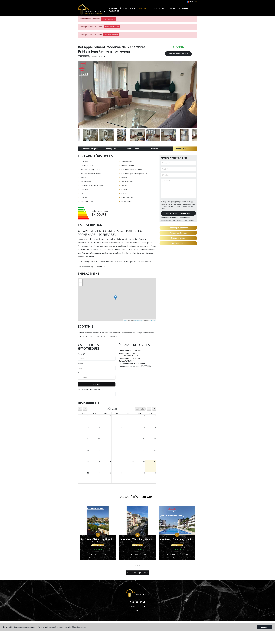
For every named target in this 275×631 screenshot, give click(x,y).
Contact (186, 8)
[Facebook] (130, 602)
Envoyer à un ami (178, 238)
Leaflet (125, 320)
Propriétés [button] (144, 8)
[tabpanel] (97, 534)
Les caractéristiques (89, 149)
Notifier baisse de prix (178, 53)
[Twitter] (133, 602)
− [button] (81, 284)
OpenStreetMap (138, 320)
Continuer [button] (264, 627)
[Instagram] (141, 602)
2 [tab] (137, 565)
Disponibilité (180, 148)
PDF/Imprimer (178, 243)
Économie (155, 149)
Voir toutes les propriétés (137, 572)
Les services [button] (160, 8)
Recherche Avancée (108, 19)
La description (110, 149)
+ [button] (81, 281)
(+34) (133, 606)
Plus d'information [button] (79, 627)
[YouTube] (137, 602)
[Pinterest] (144, 602)
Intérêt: (81, 363)
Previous (80, 94)
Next (194, 94)
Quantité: (82, 354)
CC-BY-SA (152, 320)
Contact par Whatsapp (178, 228)
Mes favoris (113, 11)
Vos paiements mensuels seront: (90, 389)
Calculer (96, 384)
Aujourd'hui (140, 409)
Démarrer (112, 8)
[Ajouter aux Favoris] (98, 535)
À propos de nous (128, 8)
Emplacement (133, 149)
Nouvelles (175, 8)
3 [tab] (139, 565)
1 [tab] (135, 565)
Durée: (80, 373)
